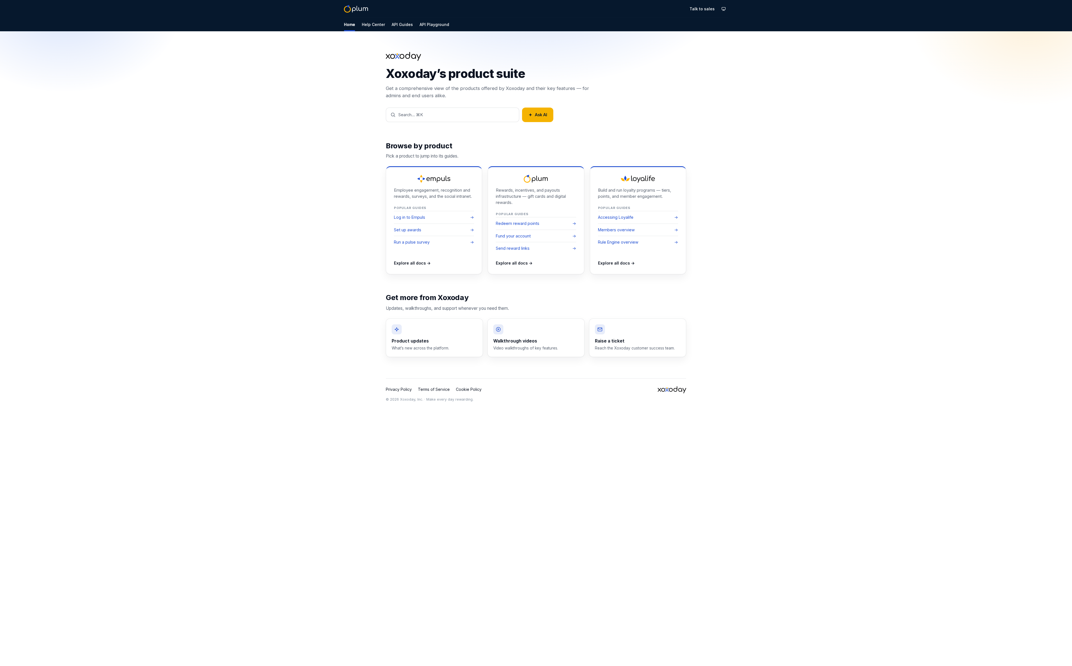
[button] (452, 115)
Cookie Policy (469, 389)
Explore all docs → (412, 263)
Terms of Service (434, 389)
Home (349, 24)
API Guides (402, 24)
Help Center (373, 24)
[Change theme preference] (723, 8)
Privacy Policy (399, 389)
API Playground (434, 24)
